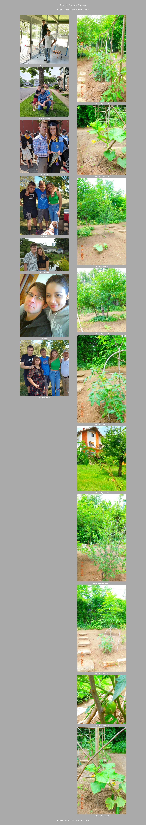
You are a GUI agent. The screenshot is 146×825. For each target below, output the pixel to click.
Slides (72, 10)
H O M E (60, 10)
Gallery (86, 10)
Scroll (67, 10)
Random (79, 10)
